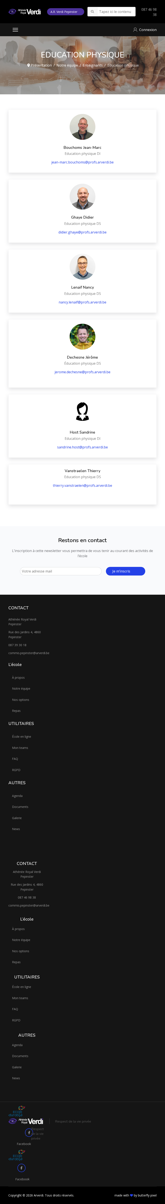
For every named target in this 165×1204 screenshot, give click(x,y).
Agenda (17, 796)
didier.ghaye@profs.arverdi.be (82, 232)
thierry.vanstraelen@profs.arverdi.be (82, 485)
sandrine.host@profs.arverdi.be (82, 447)
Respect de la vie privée (73, 1121)
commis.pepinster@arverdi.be (27, 653)
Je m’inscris (121, 571)
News (16, 829)
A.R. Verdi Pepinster (64, 12)
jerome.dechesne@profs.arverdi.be (82, 372)
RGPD (16, 770)
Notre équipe (21, 688)
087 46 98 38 (27, 897)
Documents (20, 807)
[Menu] (15, 29)
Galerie (17, 818)
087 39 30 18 (17, 645)
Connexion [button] (148, 29)
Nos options (20, 700)
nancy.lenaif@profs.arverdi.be (82, 302)
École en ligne (21, 736)
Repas (16, 711)
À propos (18, 677)
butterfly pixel (147, 1195)
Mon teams (20, 748)
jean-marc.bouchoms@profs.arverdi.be (82, 162)
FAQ (15, 759)
